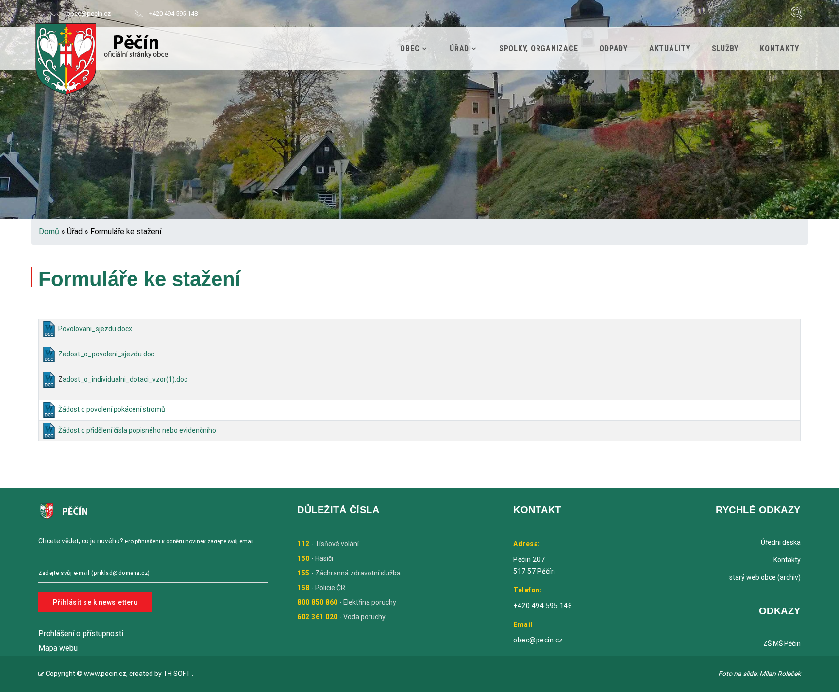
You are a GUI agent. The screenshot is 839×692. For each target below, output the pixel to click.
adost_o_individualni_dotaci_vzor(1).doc (125, 379)
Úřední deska (781, 542)
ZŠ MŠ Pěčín (782, 643)
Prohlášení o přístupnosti (80, 633)
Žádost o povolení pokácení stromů (111, 409)
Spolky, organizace (538, 48)
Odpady (613, 48)
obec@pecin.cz (89, 13)
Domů (49, 231)
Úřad (459, 48)
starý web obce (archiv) (765, 577)
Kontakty (779, 48)
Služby (725, 48)
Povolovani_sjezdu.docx (95, 329)
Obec (410, 48)
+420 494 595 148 (173, 13)
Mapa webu (58, 648)
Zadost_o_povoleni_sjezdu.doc (106, 354)
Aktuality (669, 48)
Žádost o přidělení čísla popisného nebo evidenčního (137, 430)
